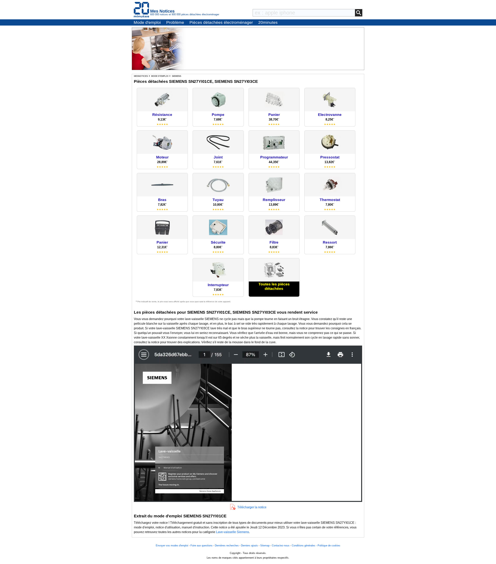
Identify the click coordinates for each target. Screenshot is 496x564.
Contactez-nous (280, 545)
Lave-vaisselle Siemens (232, 532)
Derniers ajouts (249, 545)
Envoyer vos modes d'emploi (172, 545)
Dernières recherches (227, 545)
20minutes (268, 22)
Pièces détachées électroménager (221, 22)
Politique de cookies (329, 545)
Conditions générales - (305, 545)
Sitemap (265, 545)
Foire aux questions (201, 545)
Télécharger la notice (251, 507)
